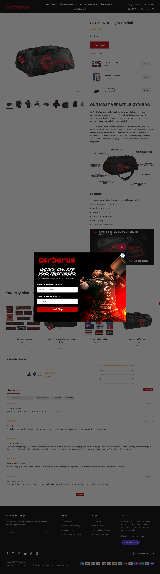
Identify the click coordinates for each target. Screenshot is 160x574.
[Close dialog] (123, 255)
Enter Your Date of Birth (48, 296)
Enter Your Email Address (49, 284)
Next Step (57, 309)
